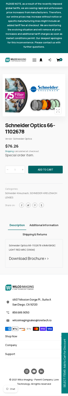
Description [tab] (17, 225)
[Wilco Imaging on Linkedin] (41, 371)
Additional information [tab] (44, 225)
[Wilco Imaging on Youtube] (34, 371)
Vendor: (9, 138)
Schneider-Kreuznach (17, 193)
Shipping (9, 151)
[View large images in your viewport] (58, 110)
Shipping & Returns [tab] (35, 234)
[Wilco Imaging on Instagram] (27, 371)
